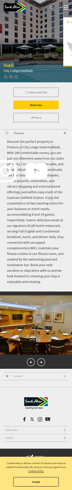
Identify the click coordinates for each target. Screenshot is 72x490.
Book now (36, 105)
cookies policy (36, 470)
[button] (31, 362)
